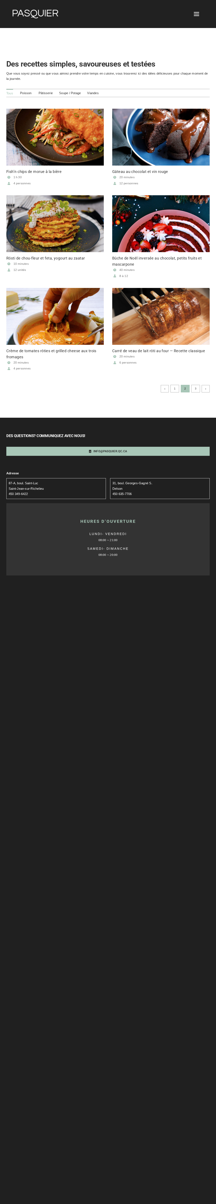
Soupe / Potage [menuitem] (70, 93)
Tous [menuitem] (9, 93)
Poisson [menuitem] (25, 93)
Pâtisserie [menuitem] (46, 93)
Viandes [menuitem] (93, 93)
